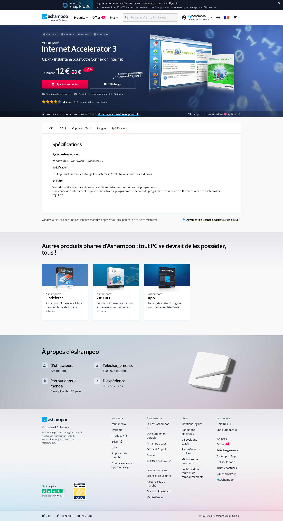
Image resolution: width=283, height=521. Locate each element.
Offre (52, 128)
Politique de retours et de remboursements (192, 473)
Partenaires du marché (156, 483)
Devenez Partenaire (159, 491)
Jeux (114, 447)
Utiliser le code (226, 462)
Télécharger (115, 84)
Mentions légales (192, 424)
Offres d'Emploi (156, 449)
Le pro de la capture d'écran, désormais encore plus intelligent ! (137, 3)
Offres (98, 17)
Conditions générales (188, 432)
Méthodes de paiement (190, 461)
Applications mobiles (119, 455)
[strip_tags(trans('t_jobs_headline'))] (79, 491)
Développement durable (157, 435)
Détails (64, 128)
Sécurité (117, 441)
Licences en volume (159, 476)
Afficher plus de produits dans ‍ (212, 114)
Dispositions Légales (189, 441)
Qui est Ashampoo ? (158, 426)
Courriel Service (226, 474)
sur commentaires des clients (85, 102)
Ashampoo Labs (157, 443)
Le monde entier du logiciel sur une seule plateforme (164, 305)
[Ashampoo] (55, 419)
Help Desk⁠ (223, 424)
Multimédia (119, 424)
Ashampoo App (226, 456)
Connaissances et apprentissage (122, 465)
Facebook (66, 516)
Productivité (119, 435)
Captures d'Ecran (82, 128)
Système (117, 430)
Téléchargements (227, 450)
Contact (151, 455)
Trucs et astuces (227, 468)
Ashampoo (225, 480)
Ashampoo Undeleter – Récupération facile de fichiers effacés (64, 307)
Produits (79, 17)
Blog (48, 516)
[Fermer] (279, 3)
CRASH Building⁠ (157, 461)
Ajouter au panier (68, 84)
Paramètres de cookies (191, 451)
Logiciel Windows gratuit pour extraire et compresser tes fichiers (115, 307)
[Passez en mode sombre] (218, 17)
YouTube (86, 516)
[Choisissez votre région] (227, 17)
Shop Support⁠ (225, 430)
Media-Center (155, 497)
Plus (112, 17)
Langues (102, 128)
